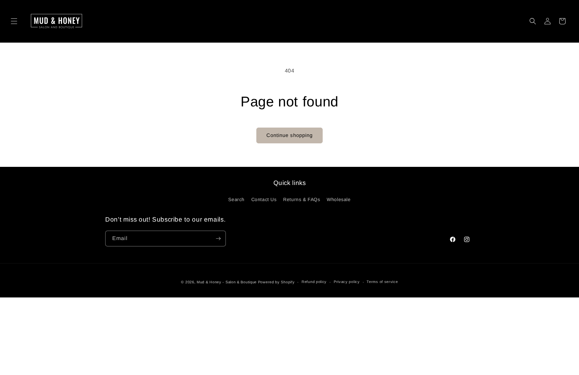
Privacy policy (347, 282)
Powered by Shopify (276, 282)
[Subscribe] (218, 238)
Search (236, 199)
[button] (14, 21)
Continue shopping (289, 135)
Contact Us (264, 199)
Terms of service (382, 282)
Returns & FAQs (301, 199)
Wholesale (338, 199)
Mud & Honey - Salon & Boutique (227, 282)
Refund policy (314, 282)
